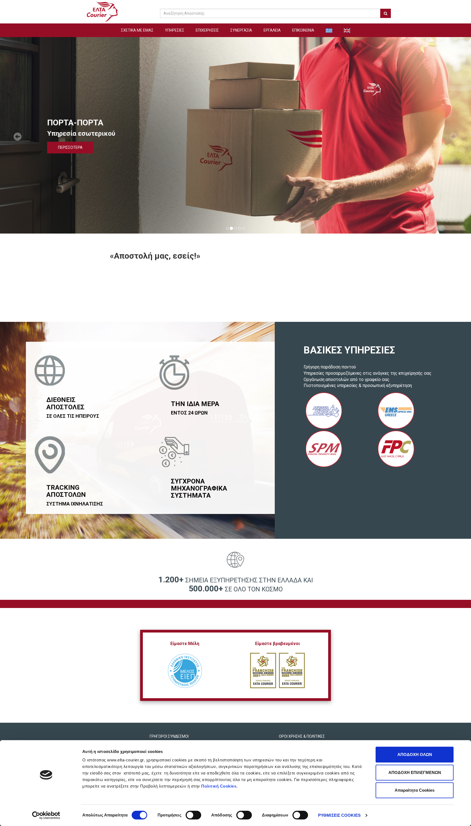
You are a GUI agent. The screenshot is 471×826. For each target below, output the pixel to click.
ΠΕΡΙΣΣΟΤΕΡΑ (70, 147)
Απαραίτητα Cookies (414, 790)
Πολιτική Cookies (218, 786)
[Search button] (385, 13)
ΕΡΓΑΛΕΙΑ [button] (272, 30)
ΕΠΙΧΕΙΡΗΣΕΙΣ (207, 30)
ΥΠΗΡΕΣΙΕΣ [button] (174, 30)
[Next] (454, 135)
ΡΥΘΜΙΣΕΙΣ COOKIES (339, 815)
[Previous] (16, 135)
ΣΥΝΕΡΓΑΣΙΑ (241, 30)
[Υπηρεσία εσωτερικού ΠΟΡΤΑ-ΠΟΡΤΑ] (324, 411)
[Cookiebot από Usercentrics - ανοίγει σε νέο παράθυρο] (46, 815)
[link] (102, 11)
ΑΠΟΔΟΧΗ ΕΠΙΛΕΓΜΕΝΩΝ (414, 772)
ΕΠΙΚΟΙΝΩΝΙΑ (303, 30)
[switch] (193, 815)
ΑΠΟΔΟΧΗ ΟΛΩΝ (414, 754)
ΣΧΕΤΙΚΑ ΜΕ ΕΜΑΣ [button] (137, 30)
